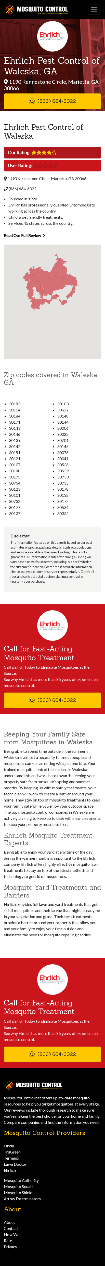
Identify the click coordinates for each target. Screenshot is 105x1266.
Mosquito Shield (18, 1192)
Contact (11, 1228)
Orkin (9, 1145)
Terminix (11, 1158)
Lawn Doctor (15, 1164)
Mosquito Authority (21, 1180)
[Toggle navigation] (94, 10)
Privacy (10, 1246)
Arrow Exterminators (22, 1198)
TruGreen (12, 1151)
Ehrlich (10, 1170)
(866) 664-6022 (22, 188)
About (9, 1222)
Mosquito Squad (18, 1186)
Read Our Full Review (23, 235)
